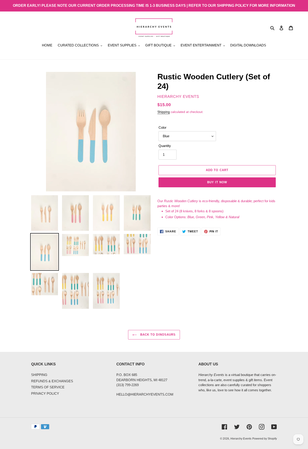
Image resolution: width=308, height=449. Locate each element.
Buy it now (217, 182)
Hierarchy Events (240, 438)
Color (162, 127)
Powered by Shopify (264, 438)
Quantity (165, 146)
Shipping (163, 112)
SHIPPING (39, 375)
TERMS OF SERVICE (47, 387)
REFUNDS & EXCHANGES (52, 381)
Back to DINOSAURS (157, 334)
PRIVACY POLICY (45, 393)
